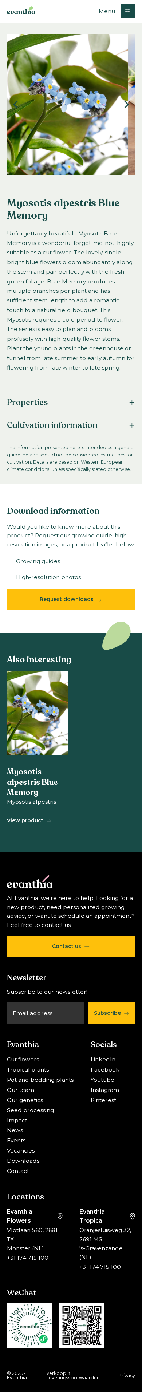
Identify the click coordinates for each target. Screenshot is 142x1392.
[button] (117, 11)
